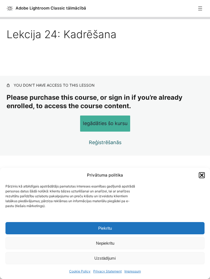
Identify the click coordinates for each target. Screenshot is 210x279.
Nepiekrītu (105, 243)
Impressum (132, 271)
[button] (202, 175)
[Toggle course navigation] (200, 8)
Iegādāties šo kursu (105, 123)
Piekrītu (105, 228)
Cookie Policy (80, 271)
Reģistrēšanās (105, 142)
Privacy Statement (107, 271)
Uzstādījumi (105, 258)
